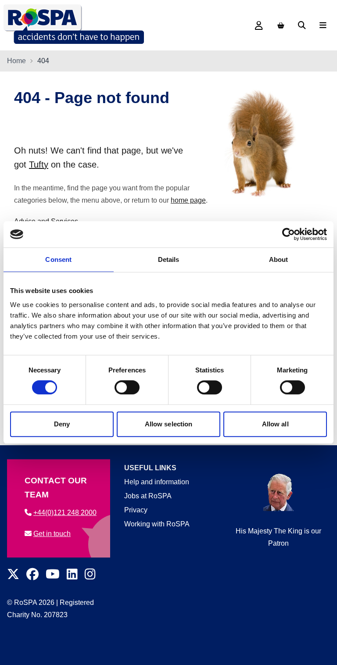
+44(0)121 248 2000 (65, 512)
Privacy (135, 510)
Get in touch (52, 533)
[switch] (127, 387)
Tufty (38, 164)
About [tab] (278, 259)
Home (16, 60)
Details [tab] (168, 259)
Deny (62, 424)
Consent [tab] (58, 259)
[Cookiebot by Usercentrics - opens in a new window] (288, 234)
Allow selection (169, 424)
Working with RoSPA (157, 524)
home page (188, 200)
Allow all (275, 424)
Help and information (156, 482)
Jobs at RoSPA (148, 496)
